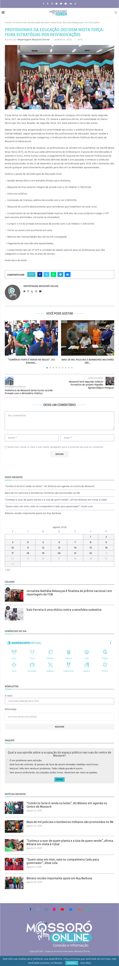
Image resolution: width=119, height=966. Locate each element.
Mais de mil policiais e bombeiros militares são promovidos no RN (42, 493)
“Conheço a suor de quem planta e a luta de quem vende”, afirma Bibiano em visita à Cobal (56, 499)
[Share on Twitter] (46, 274)
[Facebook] (43, 3)
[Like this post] (32, 274)
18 (28, 553)
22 (90, 553)
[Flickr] (56, 3)
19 (43, 553)
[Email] (66, 3)
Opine (59, 779)
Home (8, 22)
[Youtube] (61, 3)
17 (13, 553)
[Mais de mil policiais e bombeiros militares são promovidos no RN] (87, 338)
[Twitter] (48, 3)
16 (106, 547)
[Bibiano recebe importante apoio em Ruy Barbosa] (14, 883)
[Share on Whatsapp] (53, 274)
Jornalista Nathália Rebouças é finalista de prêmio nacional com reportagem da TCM (69, 592)
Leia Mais (85, 963)
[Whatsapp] (75, 3)
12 (43, 547)
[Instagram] (52, 3)
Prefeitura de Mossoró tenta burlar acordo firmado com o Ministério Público (29, 392)
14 (75, 547)
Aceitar (72, 963)
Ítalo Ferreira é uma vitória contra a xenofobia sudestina (63, 609)
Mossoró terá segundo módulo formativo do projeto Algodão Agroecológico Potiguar (91, 384)
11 (28, 547)
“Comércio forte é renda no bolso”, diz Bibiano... (31, 361)
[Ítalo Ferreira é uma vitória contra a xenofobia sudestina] (14, 614)
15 (91, 547)
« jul (7, 569)
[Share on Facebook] (39, 274)
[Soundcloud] (70, 3)
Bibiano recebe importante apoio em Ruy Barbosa (33, 513)
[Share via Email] (68, 274)
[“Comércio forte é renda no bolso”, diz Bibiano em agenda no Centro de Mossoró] (31, 338)
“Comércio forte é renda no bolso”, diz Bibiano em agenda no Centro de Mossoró (49, 486)
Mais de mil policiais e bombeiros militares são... (88, 361)
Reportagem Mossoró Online (34, 39)
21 (75, 553)
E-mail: (9, 695)
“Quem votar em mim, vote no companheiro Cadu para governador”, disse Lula (49, 506)
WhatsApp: (11, 709)
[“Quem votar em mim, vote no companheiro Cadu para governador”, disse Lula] (14, 864)
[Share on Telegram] (60, 274)
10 (12, 547)
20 (59, 553)
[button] (9, 344)
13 (59, 547)
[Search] (115, 12)
